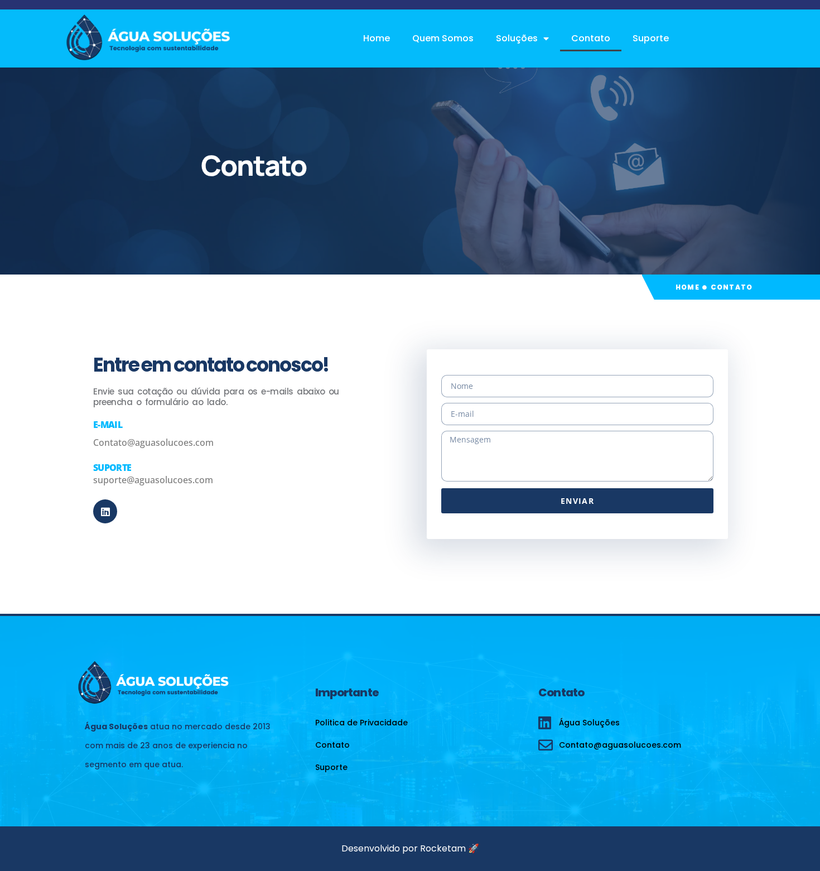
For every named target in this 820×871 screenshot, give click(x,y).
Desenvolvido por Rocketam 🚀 (410, 848)
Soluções (517, 38)
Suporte (651, 38)
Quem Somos (443, 38)
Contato (590, 38)
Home (376, 38)
